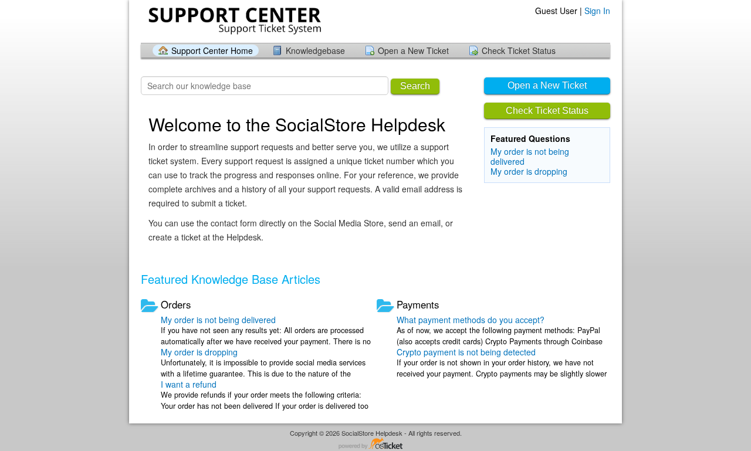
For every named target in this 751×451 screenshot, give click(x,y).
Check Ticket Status (519, 50)
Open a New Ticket (413, 50)
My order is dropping (528, 171)
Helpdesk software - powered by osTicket (375, 444)
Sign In (597, 10)
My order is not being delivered (529, 156)
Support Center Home (212, 50)
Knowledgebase (315, 50)
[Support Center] (233, 21)
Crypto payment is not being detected (466, 352)
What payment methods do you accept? (470, 319)
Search (415, 86)
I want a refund (188, 384)
